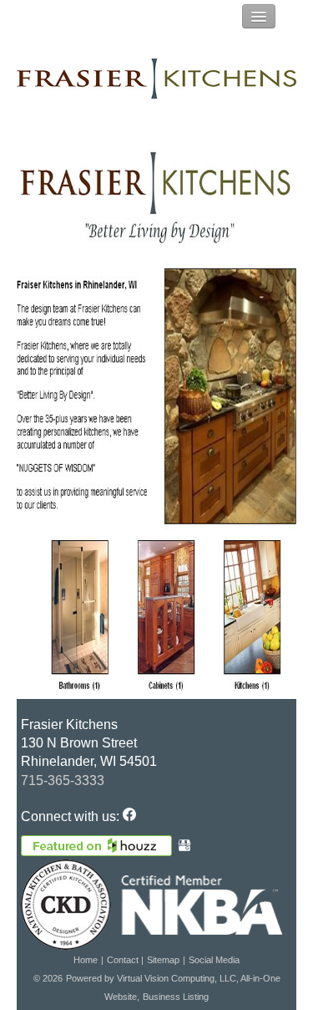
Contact (124, 960)
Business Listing (176, 997)
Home (85, 960)
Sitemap (163, 960)
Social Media (214, 960)
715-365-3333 (62, 780)
